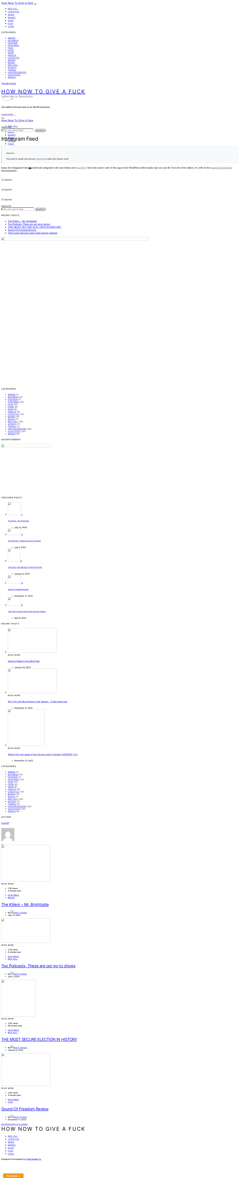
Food (11, 26)
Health (12, 55)
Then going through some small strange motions (32, 233)
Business (13, 40)
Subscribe (7, 114)
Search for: (6, 127)
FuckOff (5, 823)
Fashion (12, 43)
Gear (11, 20)
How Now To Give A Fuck (17, 3)
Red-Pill (13, 9)
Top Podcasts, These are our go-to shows (29, 224)
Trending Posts (8, 83)
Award (12, 38)
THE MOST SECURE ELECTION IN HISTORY (34, 227)
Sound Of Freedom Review (22, 230)
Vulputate (14, 75)
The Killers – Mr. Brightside (22, 221)
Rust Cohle (20, 913)
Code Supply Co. (33, 1159)
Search (40, 130)
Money (12, 17)
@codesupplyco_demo (14, 1124)
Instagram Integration (221, 167)
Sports (12, 67)
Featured (13, 45)
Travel (12, 70)
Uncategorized (17, 72)
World (12, 77)
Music (11, 62)
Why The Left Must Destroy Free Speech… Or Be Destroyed (37, 701)
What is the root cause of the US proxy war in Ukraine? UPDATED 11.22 (42, 754)
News (11, 14)
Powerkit (40, 159)
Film (10, 23)
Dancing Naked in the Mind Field (24, 661)
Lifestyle (13, 11)
